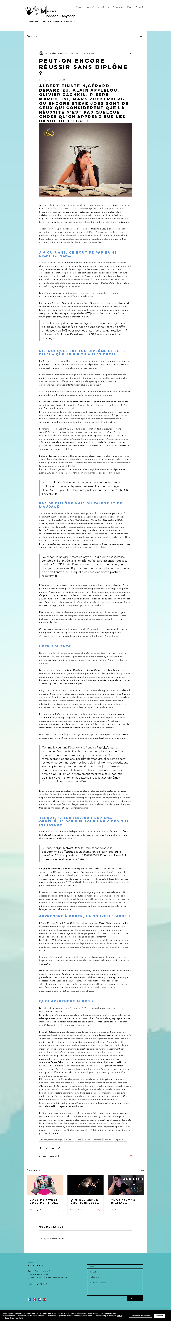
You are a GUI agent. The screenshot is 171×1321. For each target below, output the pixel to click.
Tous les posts (32, 36)
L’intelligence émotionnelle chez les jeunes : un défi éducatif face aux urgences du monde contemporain (84, 1201)
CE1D (87, 1139)
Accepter (159, 1315)
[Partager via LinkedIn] (52, 1148)
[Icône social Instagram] (34, 1299)
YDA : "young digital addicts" (123, 1201)
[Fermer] (167, 1315)
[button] (90, 7)
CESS (79, 1139)
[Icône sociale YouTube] (44, 1299)
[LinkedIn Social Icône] (29, 1299)
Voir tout (141, 1170)
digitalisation (120, 1139)
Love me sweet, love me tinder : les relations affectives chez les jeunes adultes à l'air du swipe (45, 1201)
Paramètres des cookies (140, 1315)
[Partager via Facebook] (40, 1148)
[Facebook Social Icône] (39, 1299)
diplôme (69, 1139)
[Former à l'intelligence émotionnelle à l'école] (85, 1185)
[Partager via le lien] (59, 1148)
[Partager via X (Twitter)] (46, 1148)
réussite (108, 1139)
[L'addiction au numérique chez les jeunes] (126, 1185)
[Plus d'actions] (130, 53)
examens (97, 1139)
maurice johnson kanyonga (51, 1139)
